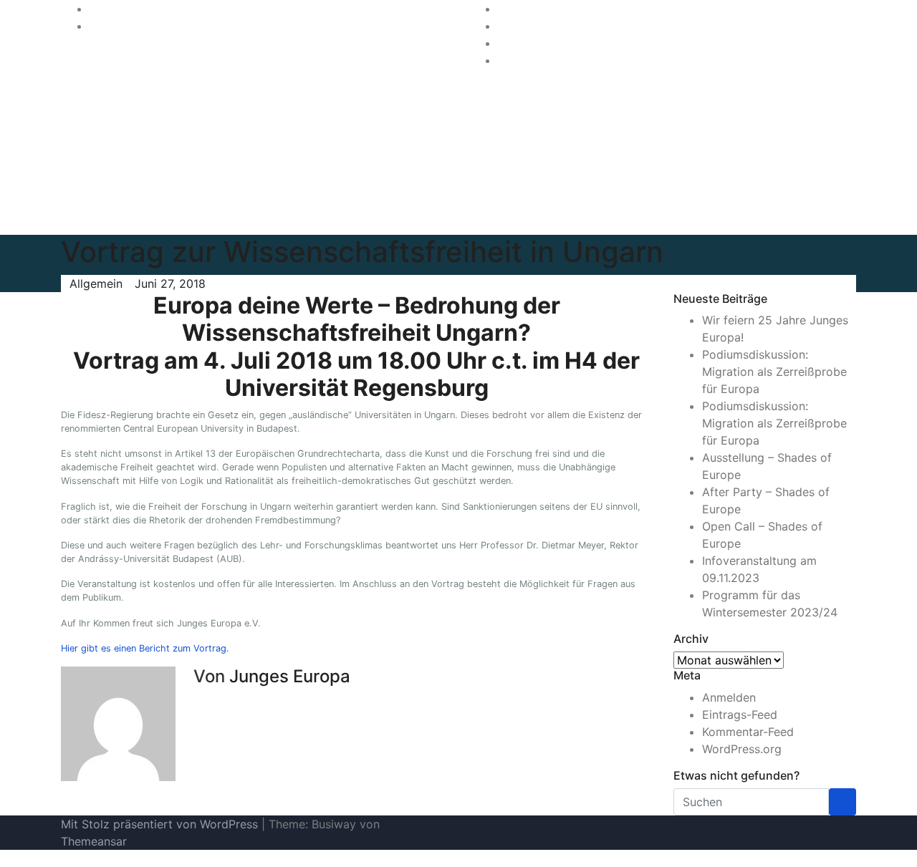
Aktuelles (732, 100)
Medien (727, 186)
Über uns (793, 100)
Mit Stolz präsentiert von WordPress (161, 824)
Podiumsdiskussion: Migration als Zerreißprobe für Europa (774, 371)
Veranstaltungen (751, 157)
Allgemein (96, 283)
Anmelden (729, 697)
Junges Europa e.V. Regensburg (290, 162)
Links (722, 215)
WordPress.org (742, 749)
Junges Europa (289, 676)
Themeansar (94, 841)
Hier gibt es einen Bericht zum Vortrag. (145, 648)
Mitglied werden (751, 129)
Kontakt (779, 186)
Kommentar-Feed (748, 732)
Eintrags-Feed (739, 714)
